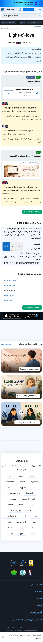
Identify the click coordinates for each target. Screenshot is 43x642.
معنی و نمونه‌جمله (34, 22)
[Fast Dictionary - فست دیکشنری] (8, 10)
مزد (34, 522)
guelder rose (15, 493)
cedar (22, 482)
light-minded (10, 285)
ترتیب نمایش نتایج (6, 22)
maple (21, 504)
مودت (11, 533)
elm (8, 487)
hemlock (29, 493)
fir (34, 487)
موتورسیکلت (16, 510)
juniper (10, 504)
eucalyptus (21, 487)
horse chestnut (28, 499)
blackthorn (9, 482)
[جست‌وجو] (4, 16)
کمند (35, 516)
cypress (34, 482)
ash (10, 476)
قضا (32, 533)
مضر (32, 527)
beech (32, 476)
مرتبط (21, 527)
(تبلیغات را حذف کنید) (27, 163)
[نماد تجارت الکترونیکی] (22, 563)
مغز (32, 504)
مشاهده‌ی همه (6, 344)
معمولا (10, 527)
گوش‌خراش (21, 522)
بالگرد (29, 510)
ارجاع (22, 22)
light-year (8, 300)
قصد (24, 516)
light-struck (9, 295)
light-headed (10, 280)
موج (21, 533)
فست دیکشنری (15, 628)
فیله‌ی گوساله (11, 516)
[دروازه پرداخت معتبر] (31, 563)
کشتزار (8, 522)
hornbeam (12, 499)
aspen (21, 476)
